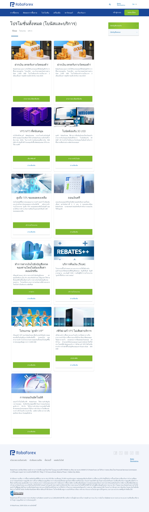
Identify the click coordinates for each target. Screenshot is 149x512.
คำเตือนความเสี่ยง (36, 460)
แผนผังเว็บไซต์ (59, 460)
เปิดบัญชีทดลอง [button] (115, 32)
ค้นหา (75, 4)
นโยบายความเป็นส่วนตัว (18, 460)
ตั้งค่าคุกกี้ (48, 460)
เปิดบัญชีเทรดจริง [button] (116, 26)
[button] (21, 4)
